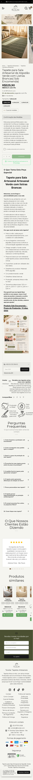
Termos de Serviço (8, 710)
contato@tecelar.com (18, 728)
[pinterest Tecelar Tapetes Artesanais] (23, 690)
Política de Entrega (8, 717)
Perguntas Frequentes (24, 701)
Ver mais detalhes (8, 95)
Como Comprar (8, 696)
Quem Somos (24, 708)
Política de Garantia (24, 694)
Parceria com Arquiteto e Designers (24, 711)
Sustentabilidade (24, 705)
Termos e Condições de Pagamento (8, 713)
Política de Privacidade (24, 697)
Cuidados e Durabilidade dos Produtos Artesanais (8, 703)
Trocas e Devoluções (8, 708)
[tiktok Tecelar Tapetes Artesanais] (19, 690)
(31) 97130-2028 (18, 725)
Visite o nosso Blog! (18, 735)
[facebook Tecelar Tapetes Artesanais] (14, 690)
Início (3, 65)
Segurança (24, 717)
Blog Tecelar (24, 714)
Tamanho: (9, 99)
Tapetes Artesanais (13, 65)
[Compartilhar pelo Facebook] (17, 397)
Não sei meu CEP (8, 373)
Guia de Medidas (8, 699)
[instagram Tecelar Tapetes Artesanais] (10, 690)
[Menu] (3, 8)
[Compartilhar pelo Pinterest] (23, 397)
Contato (8, 694)
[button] (16, 162)
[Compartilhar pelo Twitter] (20, 397)
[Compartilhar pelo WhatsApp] (13, 397)
